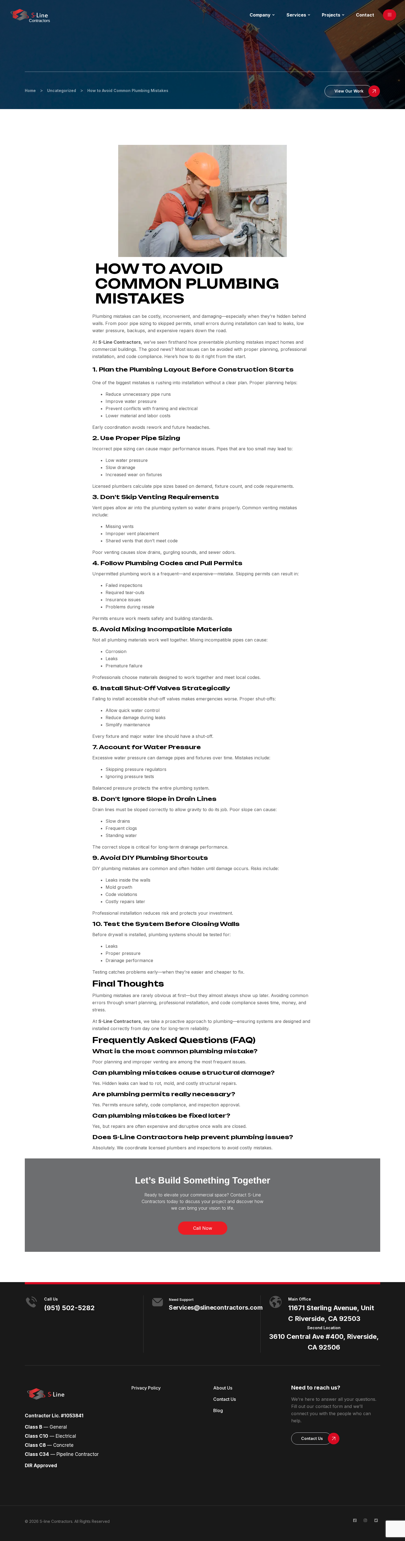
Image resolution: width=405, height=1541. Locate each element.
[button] (389, 14)
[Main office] (275, 1302)
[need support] (157, 1302)
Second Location (324, 1327)
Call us (51, 1299)
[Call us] (31, 1302)
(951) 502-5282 (69, 1308)
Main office (299, 1299)
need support (181, 1299)
